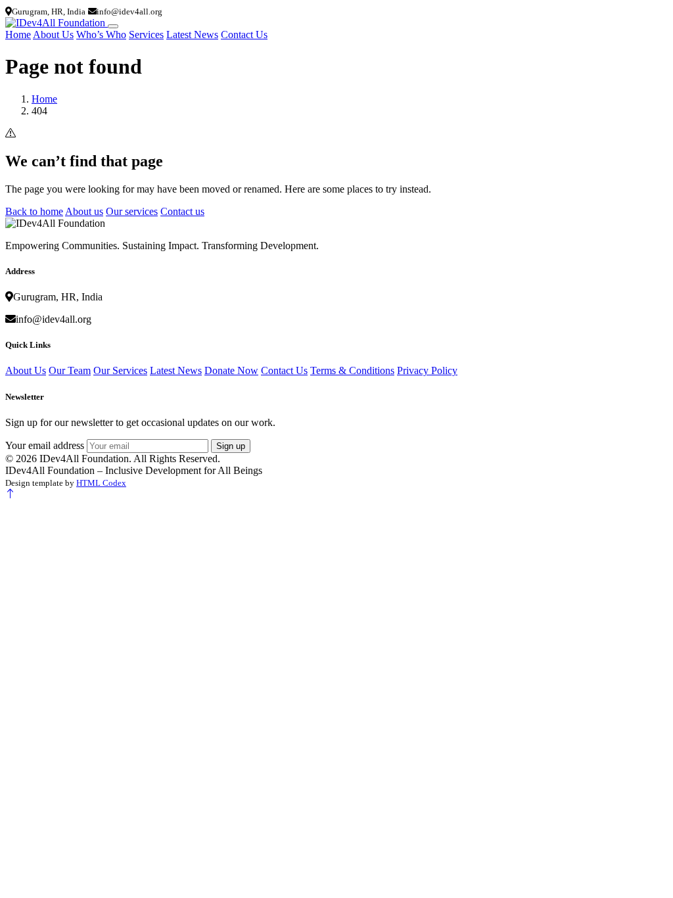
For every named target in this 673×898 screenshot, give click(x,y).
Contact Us (244, 34)
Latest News (192, 34)
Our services (132, 211)
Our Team (70, 370)
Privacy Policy (427, 370)
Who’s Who (101, 34)
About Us (53, 34)
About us (84, 211)
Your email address (44, 445)
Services (146, 34)
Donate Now (231, 370)
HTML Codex (101, 483)
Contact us (182, 211)
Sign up (230, 446)
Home (18, 34)
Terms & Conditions (352, 370)
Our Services (120, 370)
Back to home (34, 211)
